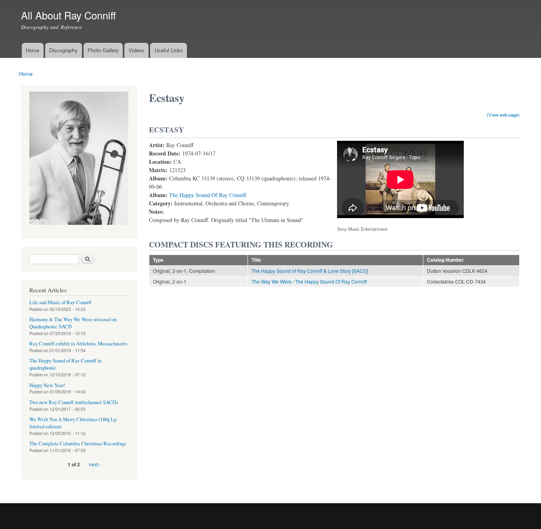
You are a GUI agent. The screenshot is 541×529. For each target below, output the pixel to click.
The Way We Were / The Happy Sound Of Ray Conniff (309, 281)
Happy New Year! (47, 385)
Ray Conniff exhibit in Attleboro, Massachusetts (78, 343)
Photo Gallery (103, 50)
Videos (137, 50)
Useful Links (168, 50)
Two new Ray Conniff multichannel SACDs (73, 402)
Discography (63, 50)
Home (32, 50)
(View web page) (503, 114)
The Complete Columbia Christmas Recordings (77, 443)
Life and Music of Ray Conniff (60, 302)
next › (95, 464)
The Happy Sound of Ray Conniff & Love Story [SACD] (309, 270)
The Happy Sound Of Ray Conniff (207, 195)
